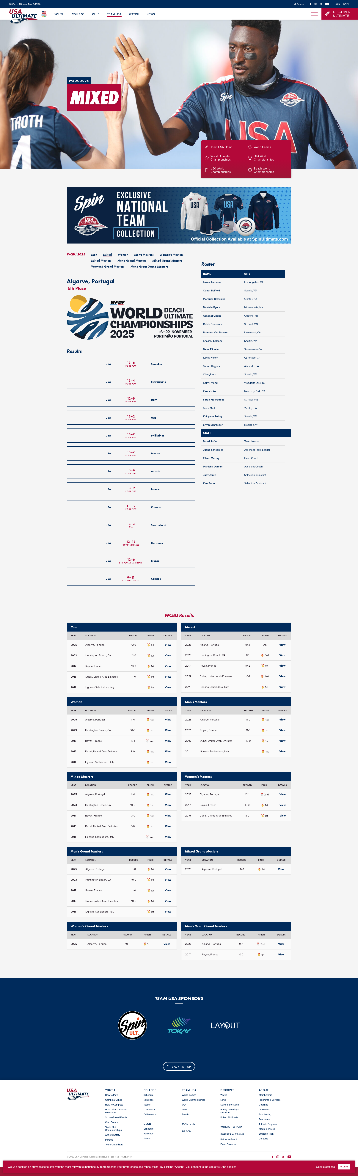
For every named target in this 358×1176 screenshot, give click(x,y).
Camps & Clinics (113, 1099)
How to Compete (114, 1104)
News (151, 14)
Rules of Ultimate (229, 1117)
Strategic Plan (266, 1133)
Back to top (181, 1067)
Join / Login (342, 4)
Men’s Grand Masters (131, 260)
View (168, 645)
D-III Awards (150, 1114)
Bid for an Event (228, 1139)
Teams (147, 1104)
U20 (184, 1109)
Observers (264, 1109)
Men (94, 254)
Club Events (111, 1122)
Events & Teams (232, 1134)
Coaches (263, 1104)
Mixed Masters (101, 260)
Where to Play (231, 1127)
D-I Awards (149, 1109)
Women (123, 254)
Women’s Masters (171, 254)
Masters (188, 1124)
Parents (109, 1139)
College (78, 14)
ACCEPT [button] (344, 1167)
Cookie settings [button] (325, 1166)
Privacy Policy (126, 1157)
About (264, 1090)
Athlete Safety (112, 1134)
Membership (265, 1095)
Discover (227, 1090)
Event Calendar (228, 1144)
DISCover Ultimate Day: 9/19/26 (24, 4)
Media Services (267, 1129)
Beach (185, 1114)
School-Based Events (116, 1117)
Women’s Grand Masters (108, 266)
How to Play (111, 1095)
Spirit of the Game (229, 1104)
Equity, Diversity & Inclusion (229, 1111)
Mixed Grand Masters (167, 260)
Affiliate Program (268, 1124)
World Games (189, 1095)
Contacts (263, 1138)
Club (96, 14)
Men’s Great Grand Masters (149, 266)
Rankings (148, 1099)
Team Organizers (114, 1144)
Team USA (114, 14)
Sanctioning (265, 1114)
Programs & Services (269, 1099)
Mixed (107, 254)
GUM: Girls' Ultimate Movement (115, 1111)
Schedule (148, 1095)
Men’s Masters (144, 254)
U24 (184, 1104)
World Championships (193, 1099)
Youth (59, 14)
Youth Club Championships (113, 1128)
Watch (134, 14)
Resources (264, 1119)
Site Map (115, 1157)
